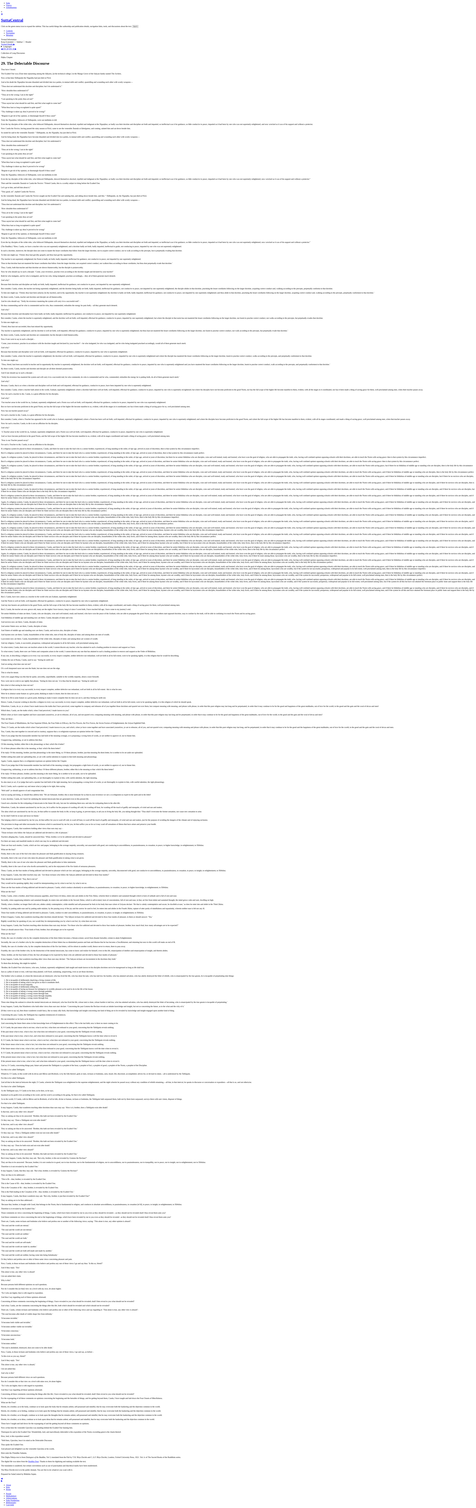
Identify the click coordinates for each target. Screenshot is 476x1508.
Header (28, 42)
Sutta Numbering (12, 1500)
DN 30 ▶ (12, 49)
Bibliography (11, 1503)
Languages (7, 46)
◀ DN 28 (4, 49)
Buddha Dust (33, 1461)
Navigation (10, 33)
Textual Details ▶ (8, 44)
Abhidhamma (11, 7)
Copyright (10, 1505)
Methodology (11, 1496)
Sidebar (19, 42)
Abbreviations (11, 1498)
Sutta (8, 3)
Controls (9, 31)
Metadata (9, 35)
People (8, 1494)
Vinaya (9, 5)
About (8, 1485)
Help (8, 1487)
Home (8, 1489)
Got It (135, 26)
